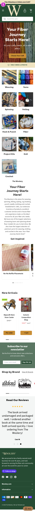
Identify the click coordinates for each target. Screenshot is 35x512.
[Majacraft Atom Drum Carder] (9, 305)
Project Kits (9, 154)
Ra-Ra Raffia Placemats (13, 273)
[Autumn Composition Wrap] (26, 305)
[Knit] (25, 144)
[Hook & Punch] (9, 122)
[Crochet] (9, 166)
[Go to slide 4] (17, 282)
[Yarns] (25, 77)
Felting (25, 109)
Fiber (25, 132)
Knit (26, 154)
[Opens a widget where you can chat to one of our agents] (28, 508)
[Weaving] (9, 77)
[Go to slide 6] (20, 282)
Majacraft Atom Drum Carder (9, 316)
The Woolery (9, 505)
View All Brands (27, 372)
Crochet (9, 176)
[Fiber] (25, 122)
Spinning (9, 109)
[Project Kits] (9, 144)
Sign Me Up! (26, 362)
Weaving (9, 87)
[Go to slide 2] (14, 282)
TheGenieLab (20, 505)
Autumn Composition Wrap (26, 317)
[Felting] (25, 99)
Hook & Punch (9, 132)
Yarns (25, 87)
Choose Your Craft (17, 56)
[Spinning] (9, 99)
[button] (31, 10)
